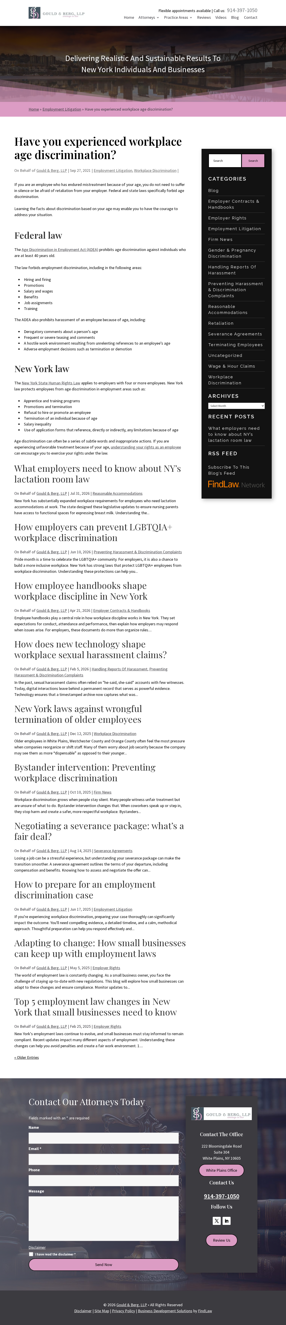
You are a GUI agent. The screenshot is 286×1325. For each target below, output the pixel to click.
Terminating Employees (235, 344)
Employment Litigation (113, 170)
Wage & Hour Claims (231, 366)
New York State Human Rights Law (51, 382)
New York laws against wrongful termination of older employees (78, 713)
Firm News (102, 792)
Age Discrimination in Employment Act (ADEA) (60, 249)
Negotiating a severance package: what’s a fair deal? (99, 830)
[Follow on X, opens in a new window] (217, 1221)
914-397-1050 (242, 10)
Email (35, 1148)
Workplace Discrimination (155, 170)
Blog (235, 18)
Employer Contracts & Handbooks (121, 610)
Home (129, 18)
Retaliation (221, 323)
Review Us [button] (221, 1240)
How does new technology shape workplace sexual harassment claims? (90, 649)
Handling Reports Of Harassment (119, 669)
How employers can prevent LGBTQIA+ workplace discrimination (93, 532)
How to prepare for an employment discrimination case (84, 889)
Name (34, 1127)
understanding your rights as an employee (146, 447)
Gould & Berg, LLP (51, 170)
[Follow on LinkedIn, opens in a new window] (227, 1221)
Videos (221, 18)
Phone (34, 1169)
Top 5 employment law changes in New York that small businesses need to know (95, 1006)
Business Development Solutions (165, 1310)
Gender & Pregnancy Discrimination (232, 253)
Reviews (204, 18)
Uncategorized (225, 355)
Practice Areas (176, 18)
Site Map (102, 1310)
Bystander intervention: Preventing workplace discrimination (85, 772)
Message (36, 1191)
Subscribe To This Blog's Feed (229, 470)
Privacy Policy (123, 1310)
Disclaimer (37, 1247)
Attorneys (147, 18)
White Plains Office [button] (221, 1170)
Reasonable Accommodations (118, 493)
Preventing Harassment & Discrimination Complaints (138, 551)
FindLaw (205, 1310)
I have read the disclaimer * (55, 1254)
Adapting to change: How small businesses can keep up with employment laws (100, 948)
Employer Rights (106, 967)
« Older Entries (26, 1057)
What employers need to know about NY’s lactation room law (97, 473)
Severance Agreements (113, 850)
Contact (250, 18)
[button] (281, 1292)
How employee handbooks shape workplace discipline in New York (80, 590)
